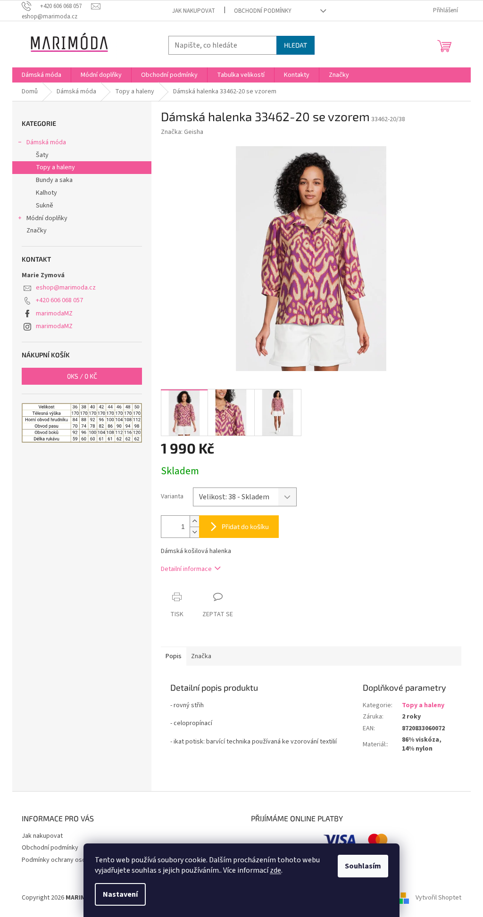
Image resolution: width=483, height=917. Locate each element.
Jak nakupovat (193, 11)
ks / (82, 376)
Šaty (42, 155)
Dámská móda (46, 142)
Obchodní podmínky (262, 11)
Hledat (295, 45)
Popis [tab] (174, 656)
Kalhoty (46, 193)
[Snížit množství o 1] (194, 532)
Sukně (44, 205)
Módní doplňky (46, 218)
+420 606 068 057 (59, 300)
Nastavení (120, 894)
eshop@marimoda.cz (66, 287)
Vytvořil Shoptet (438, 897)
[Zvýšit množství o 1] (194, 521)
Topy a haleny (55, 167)
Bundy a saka (54, 180)
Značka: (182, 132)
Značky (36, 230)
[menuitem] (41, 75)
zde (275, 870)
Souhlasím (363, 866)
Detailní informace (186, 569)
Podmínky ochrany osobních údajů (69, 860)
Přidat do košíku (245, 526)
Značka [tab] (201, 656)
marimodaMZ (54, 313)
